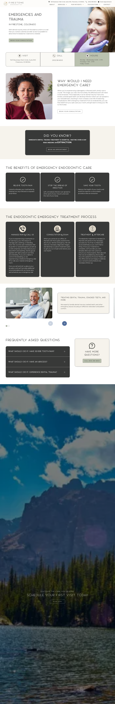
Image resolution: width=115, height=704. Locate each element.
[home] (13, 3)
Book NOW (57, 601)
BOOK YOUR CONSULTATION (21, 40)
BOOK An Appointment (57, 149)
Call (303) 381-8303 (92, 361)
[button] (62, 5)
